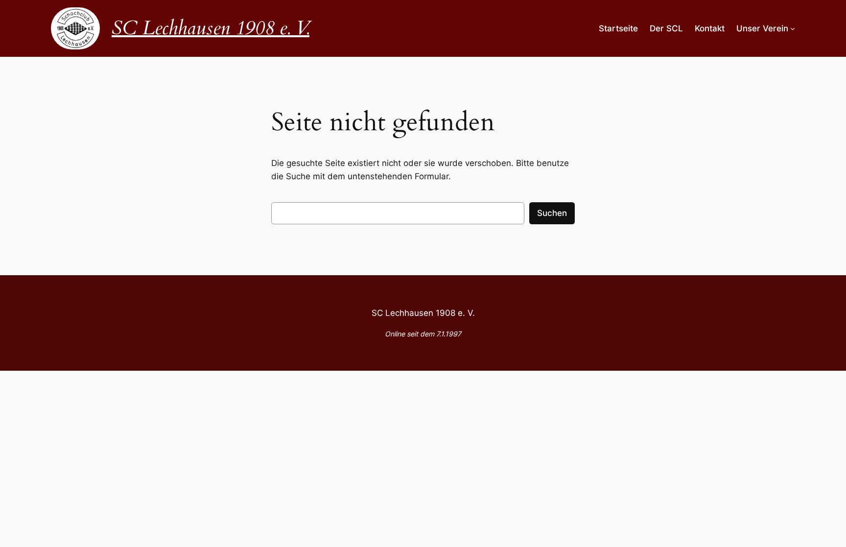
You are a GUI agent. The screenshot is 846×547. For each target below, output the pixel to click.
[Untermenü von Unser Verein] (792, 28)
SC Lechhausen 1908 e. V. (210, 28)
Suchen (552, 213)
